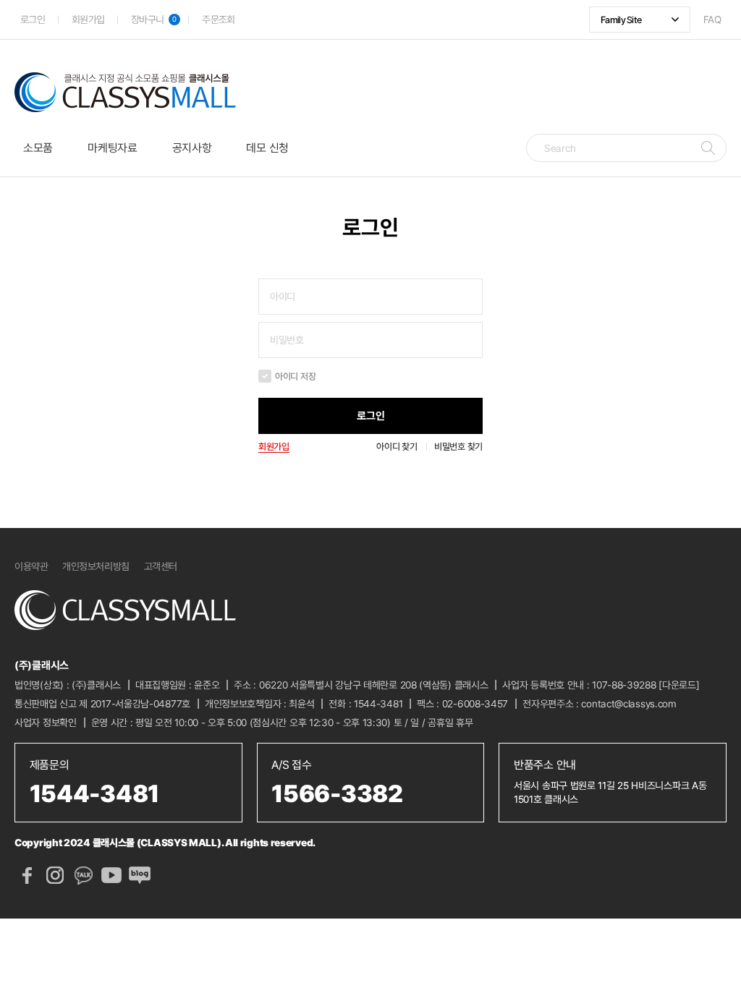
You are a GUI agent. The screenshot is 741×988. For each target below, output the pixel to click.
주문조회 (218, 19)
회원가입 (88, 19)
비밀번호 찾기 (458, 446)
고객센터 (160, 566)
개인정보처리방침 (95, 566)
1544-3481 (378, 704)
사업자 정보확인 (45, 722)
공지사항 (192, 148)
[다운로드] (679, 685)
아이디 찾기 (396, 446)
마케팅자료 (112, 148)
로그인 (32, 19)
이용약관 (31, 566)
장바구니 (154, 19)
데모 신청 (267, 148)
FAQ (712, 19)
